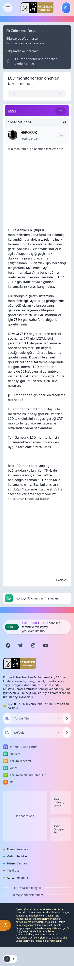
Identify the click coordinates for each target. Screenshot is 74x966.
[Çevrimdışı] (9, 131)
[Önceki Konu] (23, 93)
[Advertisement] (37, 191)
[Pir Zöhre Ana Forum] (37, 7)
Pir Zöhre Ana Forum (21, 30)
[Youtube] (46, 645)
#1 (64, 122)
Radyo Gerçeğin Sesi (58, 829)
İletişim (20, 928)
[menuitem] (66, 8)
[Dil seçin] (7, 718)
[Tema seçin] (7, 732)
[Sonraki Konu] (51, 93)
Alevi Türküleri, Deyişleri (58, 802)
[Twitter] (20, 645)
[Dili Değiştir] (67, 718)
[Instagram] (33, 645)
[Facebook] (8, 645)
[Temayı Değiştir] (67, 732)
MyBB (37, 888)
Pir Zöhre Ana (25, 816)
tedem (39, 895)
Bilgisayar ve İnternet (22, 51)
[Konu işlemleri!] (10, 959)
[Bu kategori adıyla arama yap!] (60, 111)
